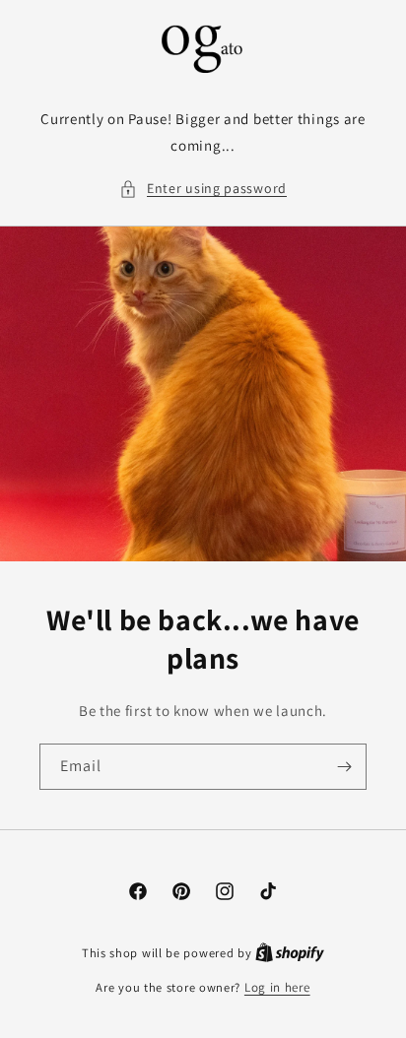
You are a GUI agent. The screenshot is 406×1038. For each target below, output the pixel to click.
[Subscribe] (344, 767)
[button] (203, 188)
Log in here (277, 987)
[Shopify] (289, 952)
